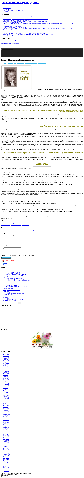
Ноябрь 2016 (6, 397)
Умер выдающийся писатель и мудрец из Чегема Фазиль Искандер (20, 230)
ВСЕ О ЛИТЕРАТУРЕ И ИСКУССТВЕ (12, 271)
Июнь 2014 (5, 430)
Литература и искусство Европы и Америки (16, 274)
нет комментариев (42, 63)
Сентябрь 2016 (6, 399)
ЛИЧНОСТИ (29, 63)
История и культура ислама (12, 285)
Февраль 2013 (6, 449)
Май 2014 (5, 431)
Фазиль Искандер (7, 222)
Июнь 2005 (5, 465)
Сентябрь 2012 (6, 454)
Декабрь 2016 (6, 396)
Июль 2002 (5, 468)
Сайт (2, 253)
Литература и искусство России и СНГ (14, 275)
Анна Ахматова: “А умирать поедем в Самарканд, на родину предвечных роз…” (21, 29)
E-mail (2, 250)
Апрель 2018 (6, 377)
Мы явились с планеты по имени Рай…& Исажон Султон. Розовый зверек (20, 32)
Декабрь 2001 (6, 471)
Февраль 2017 (6, 394)
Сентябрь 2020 (6, 358)
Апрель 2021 (6, 356)
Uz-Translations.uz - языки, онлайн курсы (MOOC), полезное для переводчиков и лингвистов (22, 40)
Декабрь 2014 (6, 424)
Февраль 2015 (6, 422)
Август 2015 (6, 415)
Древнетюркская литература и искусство (15, 279)
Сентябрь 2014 (6, 427)
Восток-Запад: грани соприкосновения (14, 272)
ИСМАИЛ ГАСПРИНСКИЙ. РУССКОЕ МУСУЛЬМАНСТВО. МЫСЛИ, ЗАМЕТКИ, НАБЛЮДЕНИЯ (26, 17)
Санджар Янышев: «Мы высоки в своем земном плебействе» (17, 35)
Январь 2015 (6, 423)
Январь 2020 (6, 362)
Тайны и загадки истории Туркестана (14, 282)
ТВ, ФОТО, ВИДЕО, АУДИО (9, 300)
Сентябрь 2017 (6, 385)
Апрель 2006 (6, 463)
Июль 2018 (5, 375)
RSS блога (5, 11)
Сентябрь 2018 (6, 372)
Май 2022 (5, 353)
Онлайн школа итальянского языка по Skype (11, 43)
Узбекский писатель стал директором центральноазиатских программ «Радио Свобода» (23, 30)
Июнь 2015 (5, 417)
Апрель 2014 (6, 433)
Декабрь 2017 (6, 382)
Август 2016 (6, 401)
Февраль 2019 (6, 367)
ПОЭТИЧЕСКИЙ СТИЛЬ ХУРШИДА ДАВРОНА (14, 22)
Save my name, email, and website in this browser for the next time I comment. (18, 255)
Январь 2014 (6, 436)
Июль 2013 (5, 443)
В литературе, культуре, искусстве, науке (17, 63)
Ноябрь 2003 (6, 467)
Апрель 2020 (6, 360)
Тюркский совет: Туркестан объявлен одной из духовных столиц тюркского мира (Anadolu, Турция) (25, 19)
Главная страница (7, 8)
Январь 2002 (6, 469)
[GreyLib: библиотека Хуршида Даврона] (20, 2)
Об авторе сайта (6, 9)
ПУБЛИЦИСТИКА (7, 294)
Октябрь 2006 (6, 462)
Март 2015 (5, 421)
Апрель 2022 (6, 354)
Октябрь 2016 (6, 398)
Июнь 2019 (5, 365)
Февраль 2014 (6, 435)
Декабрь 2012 (6, 452)
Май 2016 (5, 404)
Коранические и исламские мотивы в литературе (17, 286)
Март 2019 (5, 366)
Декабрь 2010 (6, 456)
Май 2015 (5, 418)
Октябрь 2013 (6, 440)
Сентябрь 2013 (6, 441)
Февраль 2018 (6, 379)
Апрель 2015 (6, 420)
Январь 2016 (6, 409)
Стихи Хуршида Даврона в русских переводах (13, 10)
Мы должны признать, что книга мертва (12, 26)
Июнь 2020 (5, 359)
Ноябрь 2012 (6, 453)
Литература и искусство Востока (13, 273)
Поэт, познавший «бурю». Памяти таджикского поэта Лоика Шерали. (18, 16)
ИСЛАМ (5, 284)
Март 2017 (5, 392)
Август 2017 (6, 386)
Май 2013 (5, 446)
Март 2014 (5, 434)
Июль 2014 (5, 429)
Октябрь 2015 (6, 413)
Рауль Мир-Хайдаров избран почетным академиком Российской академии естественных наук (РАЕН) (26, 21)
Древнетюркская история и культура (14, 278)
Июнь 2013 (5, 445)
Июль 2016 (5, 402)
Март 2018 (5, 378)
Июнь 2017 (5, 389)
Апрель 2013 (6, 447)
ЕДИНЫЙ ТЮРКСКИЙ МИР (10, 277)
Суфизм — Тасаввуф (10, 287)
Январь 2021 (6, 357)
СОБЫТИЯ (5, 297)
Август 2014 (6, 428)
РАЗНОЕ (5, 296)
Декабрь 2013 (6, 437)
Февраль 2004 (6, 466)
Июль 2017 (5, 388)
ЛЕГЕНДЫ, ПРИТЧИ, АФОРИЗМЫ (11, 290)
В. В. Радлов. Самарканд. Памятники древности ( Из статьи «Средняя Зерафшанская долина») (24, 33)
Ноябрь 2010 (6, 458)
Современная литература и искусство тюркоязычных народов (20, 280)
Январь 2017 (6, 395)
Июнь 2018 (5, 376)
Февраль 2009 (6, 459)
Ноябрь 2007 (6, 461)
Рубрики (5, 263)
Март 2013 (5, 448)
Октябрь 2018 (6, 371)
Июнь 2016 (5, 403)
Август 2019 (6, 364)
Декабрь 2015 (6, 410)
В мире (7, 298)
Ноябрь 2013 (6, 439)
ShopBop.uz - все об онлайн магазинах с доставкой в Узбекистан (15, 42)
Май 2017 (5, 390)
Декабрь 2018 (6, 369)
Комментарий (4, 245)
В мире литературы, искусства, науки (14, 299)
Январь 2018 (6, 381)
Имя (2, 248)
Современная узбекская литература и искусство (16, 281)
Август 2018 (6, 373)
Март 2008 (5, 460)
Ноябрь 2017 (6, 383)
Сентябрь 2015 (6, 414)
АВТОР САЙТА (7, 269)
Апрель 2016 (6, 405)
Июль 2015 (5, 416)
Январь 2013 (6, 450)
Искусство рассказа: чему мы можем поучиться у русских (16, 20)
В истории (8, 292)
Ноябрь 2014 (6, 426)
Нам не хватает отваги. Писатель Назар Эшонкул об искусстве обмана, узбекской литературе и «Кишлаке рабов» (28, 34)
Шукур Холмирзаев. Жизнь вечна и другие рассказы (15, 27)
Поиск (4, 264)
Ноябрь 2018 (6, 370)
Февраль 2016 (6, 408)
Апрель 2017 (6, 391)
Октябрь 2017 (6, 384)
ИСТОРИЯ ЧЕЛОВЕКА (8, 288)
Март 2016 (5, 407)
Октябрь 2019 (6, 363)
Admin (5, 63)
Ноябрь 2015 (6, 411)
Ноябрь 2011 (6, 455)
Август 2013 (6, 442)
